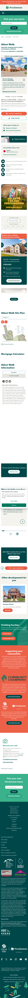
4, (18, 226)
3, (13, 226)
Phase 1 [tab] (6, 318)
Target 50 (14, 826)
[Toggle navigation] (3, 13)
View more (8, 610)
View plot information (14, 281)
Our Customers (14, 817)
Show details (14, 501)
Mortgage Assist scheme (9, 91)
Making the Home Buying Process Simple (14, 981)
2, (8, 226)
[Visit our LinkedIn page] (11, 959)
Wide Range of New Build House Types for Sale (14, 979)
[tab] (3, 381)
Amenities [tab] (14, 372)
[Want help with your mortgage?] (14, 197)
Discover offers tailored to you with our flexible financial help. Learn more (14, 2)
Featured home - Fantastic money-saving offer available (10, 236)
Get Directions (13, 376)
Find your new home (14, 807)
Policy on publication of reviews (8, 853)
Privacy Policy (4, 839)
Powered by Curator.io (7, 768)
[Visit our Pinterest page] (26, 959)
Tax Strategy (4, 847)
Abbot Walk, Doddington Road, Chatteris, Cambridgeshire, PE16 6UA (12, 48)
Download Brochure (8, 638)
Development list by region (14, 31)
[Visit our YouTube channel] (21, 959)
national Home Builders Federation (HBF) (10, 923)
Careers (14, 821)
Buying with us (14, 809)
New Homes (8, 37)
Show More (14, 299)
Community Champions (14, 697)
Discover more (14, 472)
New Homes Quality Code (7, 837)
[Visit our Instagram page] (16, 959)
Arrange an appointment (15, 113)
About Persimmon (14, 813)
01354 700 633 (15, 118)
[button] (3, 67)
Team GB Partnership (14, 723)
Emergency (14, 830)
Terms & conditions (5, 850)
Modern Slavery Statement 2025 (14, 828)
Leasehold (14, 824)
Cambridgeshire (10, 108)
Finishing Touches (14, 811)
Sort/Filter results (14, 218)
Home (2, 37)
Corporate (14, 819)
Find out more (7, 634)
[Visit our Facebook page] (1, 959)
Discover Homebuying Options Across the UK (14, 977)
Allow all (14, 505)
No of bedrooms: (14, 224)
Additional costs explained (14, 815)
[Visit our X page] (6, 959)
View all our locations (14, 796)
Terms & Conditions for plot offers (9, 855)
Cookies (3, 845)
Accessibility (4, 842)
